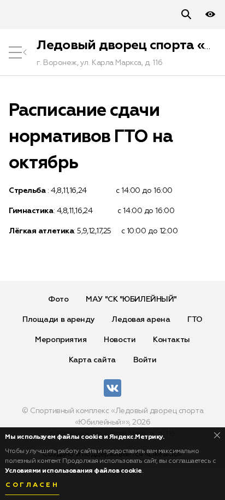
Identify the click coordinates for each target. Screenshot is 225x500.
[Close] (217, 435)
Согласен (32, 485)
